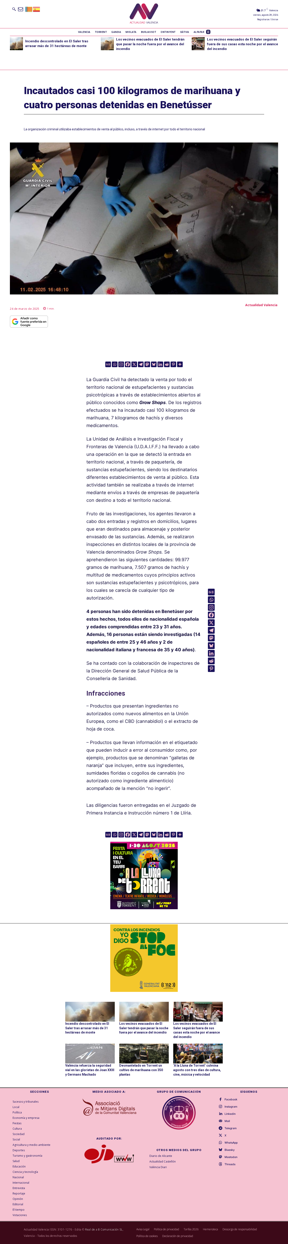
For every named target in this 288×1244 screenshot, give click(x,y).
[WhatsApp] (220, 1142)
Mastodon (231, 1157)
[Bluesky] (154, 364)
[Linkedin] (160, 364)
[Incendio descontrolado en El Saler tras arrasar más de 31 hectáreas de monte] (16, 43)
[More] (180, 364)
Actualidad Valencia (261, 305)
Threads (230, 1164)
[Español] (36, 9)
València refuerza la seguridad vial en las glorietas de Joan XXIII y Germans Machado (89, 1070)
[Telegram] (141, 364)
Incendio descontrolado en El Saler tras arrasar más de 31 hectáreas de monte (87, 1028)
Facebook (231, 1099)
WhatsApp (231, 1142)
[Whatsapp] (114, 364)
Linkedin (230, 1113)
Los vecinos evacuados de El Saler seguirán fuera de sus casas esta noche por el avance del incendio (242, 44)
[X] (134, 364)
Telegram (231, 1128)
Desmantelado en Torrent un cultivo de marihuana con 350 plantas (141, 1070)
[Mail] (220, 1121)
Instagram (231, 1106)
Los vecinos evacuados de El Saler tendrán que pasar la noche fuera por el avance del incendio (150, 44)
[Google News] (108, 364)
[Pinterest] (173, 364)
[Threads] (220, 1164)
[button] (14, 9)
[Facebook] (127, 364)
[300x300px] (144, 907)
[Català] (29, 9)
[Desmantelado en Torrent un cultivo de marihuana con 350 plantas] (144, 1053)
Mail (227, 1121)
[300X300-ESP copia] (144, 958)
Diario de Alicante (160, 1156)
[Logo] (144, 14)
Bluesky (230, 1149)
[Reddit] (167, 364)
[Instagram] (121, 364)
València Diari (158, 1167)
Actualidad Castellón (162, 1161)
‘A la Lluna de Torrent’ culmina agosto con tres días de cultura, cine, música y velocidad (197, 1070)
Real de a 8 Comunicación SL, (104, 1229)
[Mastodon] (147, 364)
